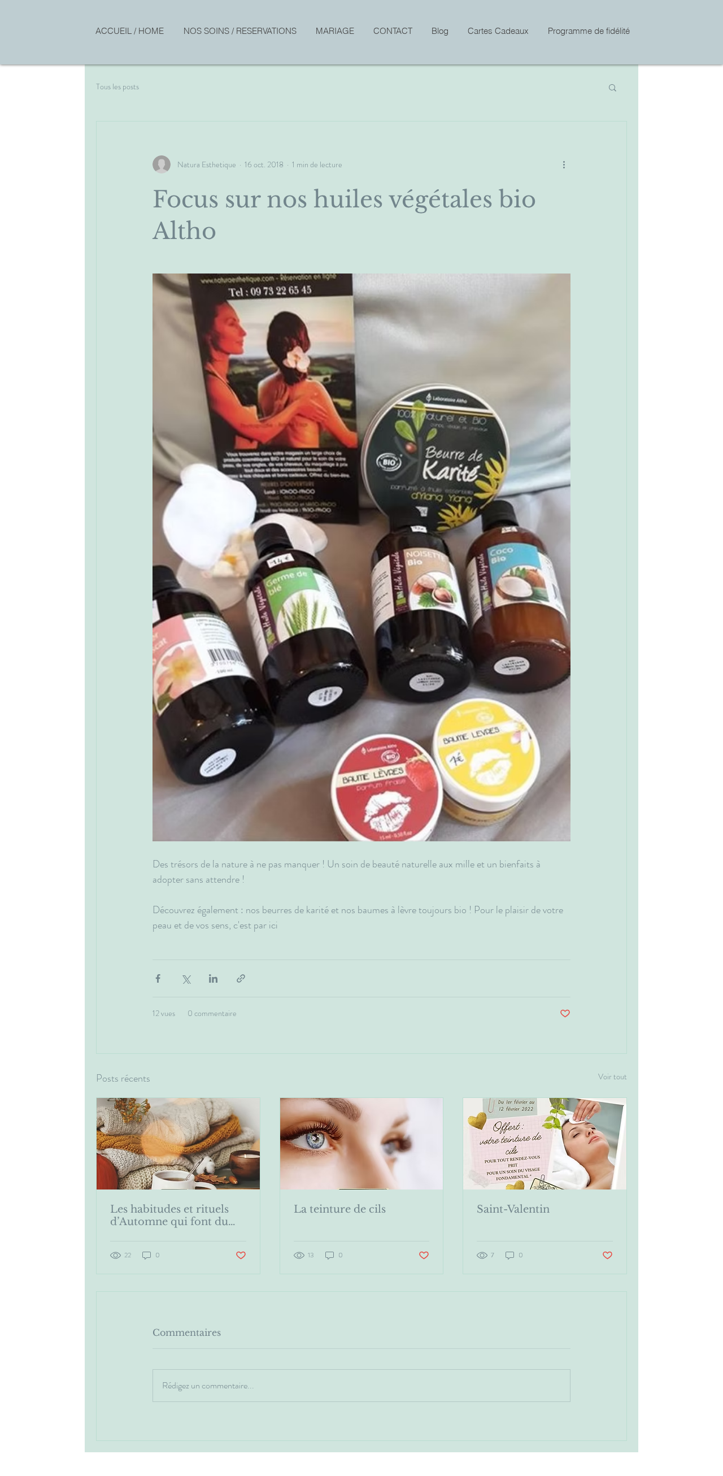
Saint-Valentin (513, 1209)
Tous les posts (117, 86)
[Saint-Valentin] (544, 1144)
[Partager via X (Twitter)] (185, 978)
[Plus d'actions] (563, 164)
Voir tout (612, 1076)
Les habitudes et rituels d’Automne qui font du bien (169, 1215)
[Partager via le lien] (241, 978)
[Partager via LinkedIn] (213, 978)
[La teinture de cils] (361, 1144)
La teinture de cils (340, 1209)
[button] (612, 87)
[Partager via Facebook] (158, 978)
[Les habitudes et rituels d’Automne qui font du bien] (178, 1144)
